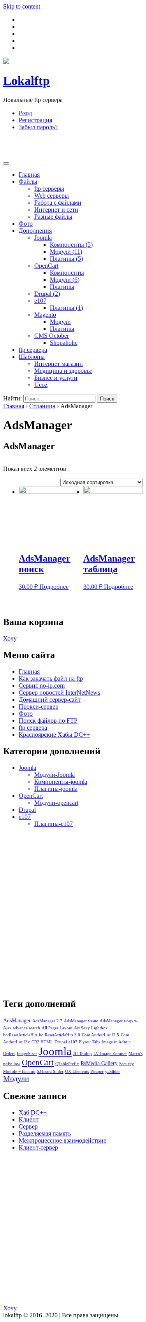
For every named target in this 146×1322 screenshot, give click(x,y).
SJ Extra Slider (50, 1071)
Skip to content (21, 6)
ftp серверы (49, 188)
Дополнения (35, 230)
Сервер (28, 1126)
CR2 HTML (42, 1042)
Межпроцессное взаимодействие (62, 1140)
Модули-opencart (56, 802)
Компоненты (71, 244)
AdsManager (17, 1021)
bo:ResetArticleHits (20, 1035)
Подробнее (54, 586)
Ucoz (40, 384)
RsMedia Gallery (99, 1063)
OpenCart (46, 265)
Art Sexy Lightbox (91, 1028)
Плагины (66, 258)
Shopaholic (63, 342)
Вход (25, 113)
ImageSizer (27, 1054)
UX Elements (77, 1071)
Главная (29, 174)
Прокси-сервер (38, 706)
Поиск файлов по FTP (48, 720)
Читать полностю (120, 1308)
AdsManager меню (81, 1021)
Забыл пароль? (38, 127)
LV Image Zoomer (110, 1054)
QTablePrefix (67, 1064)
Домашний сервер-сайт (50, 699)
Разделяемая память (45, 1133)
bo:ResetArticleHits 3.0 (59, 1035)
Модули (66, 251)
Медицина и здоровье (63, 370)
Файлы (28, 181)
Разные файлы (53, 216)
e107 (40, 300)
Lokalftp (26, 81)
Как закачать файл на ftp (51, 678)
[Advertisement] (65, 146)
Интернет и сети (56, 209)
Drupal (47, 293)
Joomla (43, 237)
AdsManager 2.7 (47, 1021)
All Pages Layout (57, 1028)
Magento (45, 314)
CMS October (51, 335)
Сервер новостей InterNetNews (59, 692)
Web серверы (51, 195)
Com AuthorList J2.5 (100, 1035)
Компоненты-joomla (60, 781)
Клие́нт (29, 1119)
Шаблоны (32, 356)
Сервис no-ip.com (42, 685)
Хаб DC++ (33, 1112)
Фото (26, 223)
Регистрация (35, 120)
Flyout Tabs (89, 1042)
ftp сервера (33, 349)
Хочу (10, 638)
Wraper (97, 1071)
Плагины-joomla (55, 788)
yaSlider (112, 1071)
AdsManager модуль (118, 1021)
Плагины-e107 (53, 823)
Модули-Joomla (54, 774)
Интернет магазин (58, 363)
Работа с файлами (57, 202)
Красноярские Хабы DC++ (54, 734)
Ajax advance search (21, 1028)
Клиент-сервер (38, 1147)
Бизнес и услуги (55, 377)
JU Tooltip (82, 1054)
